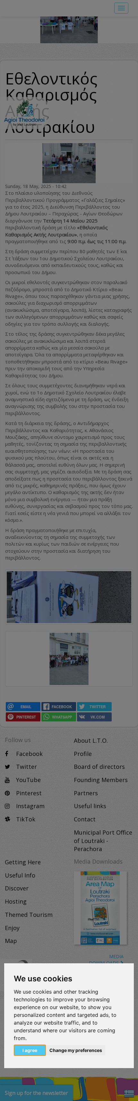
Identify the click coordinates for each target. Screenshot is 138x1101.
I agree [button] (29, 1050)
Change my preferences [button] (75, 1050)
